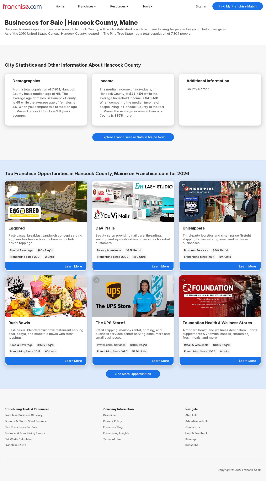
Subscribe (191, 445)
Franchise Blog (113, 427)
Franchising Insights (116, 433)
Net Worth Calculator (18, 439)
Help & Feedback (196, 433)
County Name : (198, 89)
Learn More (73, 266)
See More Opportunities (133, 374)
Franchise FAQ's (15, 445)
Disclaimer (110, 415)
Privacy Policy (112, 421)
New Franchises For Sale (21, 427)
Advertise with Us (196, 421)
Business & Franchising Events (25, 433)
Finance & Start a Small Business (26, 421)
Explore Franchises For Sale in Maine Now (133, 137)
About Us (191, 415)
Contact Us (192, 427)
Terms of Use (112, 439)
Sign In (201, 6)
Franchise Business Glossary (24, 415)
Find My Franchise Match (238, 6)
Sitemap (190, 439)
